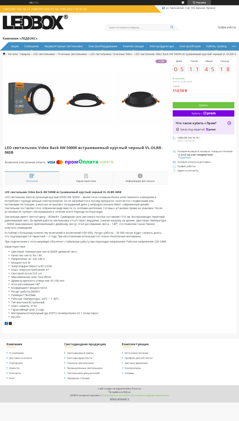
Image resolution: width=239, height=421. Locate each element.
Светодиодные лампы (80, 353)
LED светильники (44, 54)
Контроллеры (133, 368)
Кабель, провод (216, 46)
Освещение (31, 46)
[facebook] (6, 324)
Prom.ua (136, 388)
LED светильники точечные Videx (111, 54)
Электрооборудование (102, 46)
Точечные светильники (72, 54)
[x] (10, 324)
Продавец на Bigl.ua (120, 392)
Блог (12, 378)
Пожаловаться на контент (116, 395)
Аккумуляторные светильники (63, 46)
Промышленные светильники (85, 368)
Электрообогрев (190, 46)
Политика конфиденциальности (151, 395)
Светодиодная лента (79, 358)
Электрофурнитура (162, 46)
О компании (16, 353)
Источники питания (136, 353)
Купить (203, 105)
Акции (15, 46)
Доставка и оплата (20, 358)
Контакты (15, 373)
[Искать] (172, 27)
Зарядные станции (78, 378)
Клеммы (129, 373)
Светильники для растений (83, 373)
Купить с (197, 113)
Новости (14, 368)
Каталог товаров (19, 54)
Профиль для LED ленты (139, 358)
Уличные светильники (80, 363)
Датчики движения (136, 363)
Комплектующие (133, 46)
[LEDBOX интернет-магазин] (35, 24)
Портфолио (16, 363)
